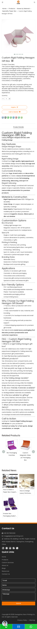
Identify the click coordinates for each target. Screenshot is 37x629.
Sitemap (32, 620)
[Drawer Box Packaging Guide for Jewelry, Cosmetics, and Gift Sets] (10, 504)
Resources (5, 571)
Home (4, 557)
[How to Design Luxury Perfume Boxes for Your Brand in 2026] (26, 481)
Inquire (13, 107)
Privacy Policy (22, 620)
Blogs (4, 568)
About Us (5, 565)
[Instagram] (6, 548)
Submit (18, 603)
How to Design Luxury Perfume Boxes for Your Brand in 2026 (25, 492)
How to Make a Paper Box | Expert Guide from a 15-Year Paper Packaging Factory (9, 491)
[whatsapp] (17, 548)
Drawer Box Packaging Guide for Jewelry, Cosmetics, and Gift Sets (10, 515)
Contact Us (6, 574)
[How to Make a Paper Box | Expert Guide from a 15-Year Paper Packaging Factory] (10, 481)
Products (5, 560)
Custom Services (8, 563)
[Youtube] (10, 548)
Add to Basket (13, 112)
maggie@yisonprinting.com (13, 536)
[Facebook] (3, 548)
